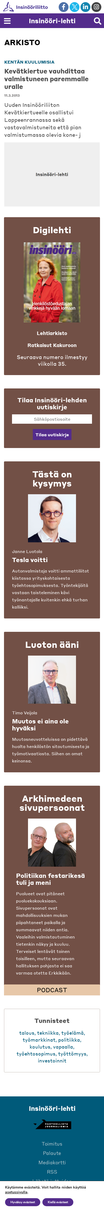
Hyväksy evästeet (22, 1202)
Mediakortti (52, 1162)
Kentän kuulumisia (29, 62)
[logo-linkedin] (85, 7)
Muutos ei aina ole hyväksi (40, 724)
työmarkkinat (39, 1040)
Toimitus (52, 1143)
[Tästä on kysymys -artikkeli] (52, 518)
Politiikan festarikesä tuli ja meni (50, 878)
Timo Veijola (24, 712)
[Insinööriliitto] (42, 6)
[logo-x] (74, 7)
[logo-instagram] (96, 7)
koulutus (40, 1046)
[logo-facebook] (64, 7)
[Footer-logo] (52, 1124)
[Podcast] (52, 843)
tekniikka (48, 1033)
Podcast (52, 990)
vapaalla (63, 1046)
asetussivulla (16, 1192)
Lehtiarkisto (52, 333)
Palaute (52, 1153)
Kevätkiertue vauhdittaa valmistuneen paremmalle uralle (46, 79)
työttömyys (72, 1053)
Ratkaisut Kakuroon (52, 345)
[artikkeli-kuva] (52, 174)
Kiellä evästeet (58, 1202)
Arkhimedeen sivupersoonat (52, 803)
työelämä (72, 1033)
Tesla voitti (30, 560)
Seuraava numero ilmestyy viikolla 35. (52, 360)
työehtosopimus (36, 1053)
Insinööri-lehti (52, 21)
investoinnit (52, 1060)
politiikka (69, 1040)
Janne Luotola (27, 551)
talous (26, 1033)
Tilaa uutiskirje (52, 434)
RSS (52, 1172)
